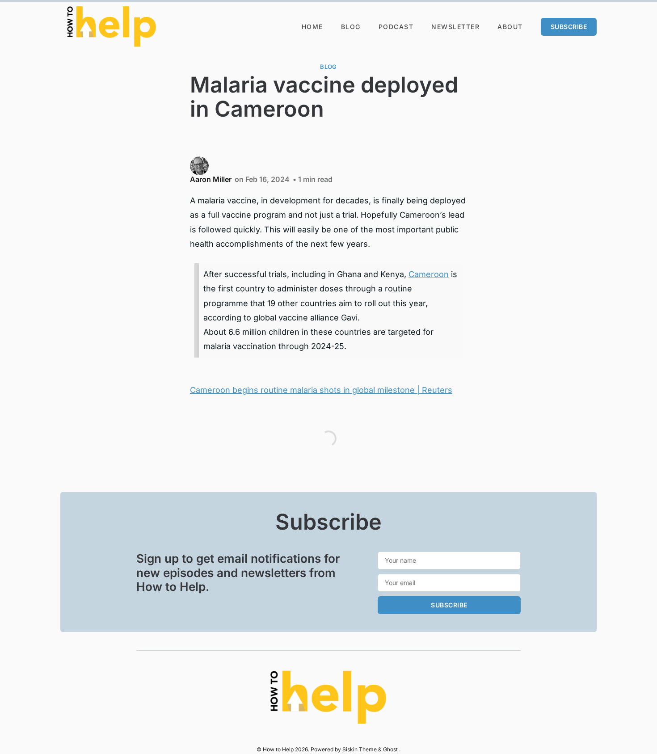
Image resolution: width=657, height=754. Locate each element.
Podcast (396, 26)
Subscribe (569, 26)
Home (312, 26)
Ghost (391, 749)
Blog (351, 26)
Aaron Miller (211, 179)
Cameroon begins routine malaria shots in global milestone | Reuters (321, 390)
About (510, 26)
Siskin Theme (359, 749)
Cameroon (429, 274)
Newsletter (455, 26)
